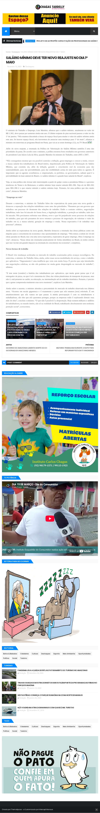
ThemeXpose (16, 809)
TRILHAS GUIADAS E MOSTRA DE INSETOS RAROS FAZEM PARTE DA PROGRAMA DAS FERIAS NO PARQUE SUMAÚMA (57, 684)
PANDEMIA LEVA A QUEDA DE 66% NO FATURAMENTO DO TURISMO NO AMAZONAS (52, 670)
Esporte (57, 654)
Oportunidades (84, 654)
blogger (84, 362)
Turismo (23, 658)
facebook (74, 362)
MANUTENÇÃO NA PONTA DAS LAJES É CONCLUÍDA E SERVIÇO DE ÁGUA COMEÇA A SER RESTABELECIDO (79, 331)
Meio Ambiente (69, 654)
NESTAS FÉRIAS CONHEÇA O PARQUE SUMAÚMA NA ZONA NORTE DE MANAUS (50, 695)
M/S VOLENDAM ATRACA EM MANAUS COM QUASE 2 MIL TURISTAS (46, 707)
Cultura (35, 654)
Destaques (16, 52)
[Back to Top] (96, 809)
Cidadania (24, 654)
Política (6, 658)
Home (8, 52)
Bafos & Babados (10, 654)
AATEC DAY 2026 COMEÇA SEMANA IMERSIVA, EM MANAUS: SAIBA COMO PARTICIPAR (48, 331)
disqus (94, 362)
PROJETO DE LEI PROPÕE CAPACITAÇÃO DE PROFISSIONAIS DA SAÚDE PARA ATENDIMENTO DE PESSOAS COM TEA (18, 330)
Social (14, 658)
